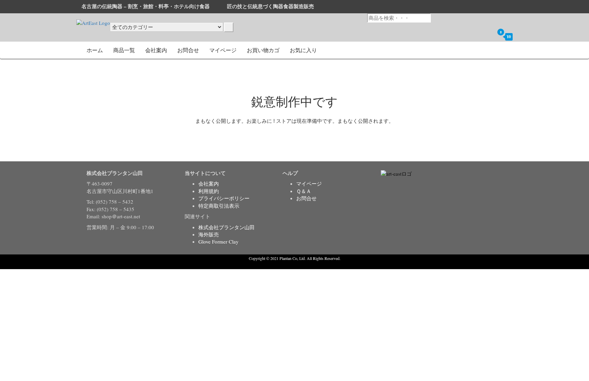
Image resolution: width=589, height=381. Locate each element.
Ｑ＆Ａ (303, 191)
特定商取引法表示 (218, 205)
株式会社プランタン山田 (226, 227)
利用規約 (208, 191)
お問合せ (188, 50)
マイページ (223, 50)
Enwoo (289, 265)
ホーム (95, 50)
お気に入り (303, 50)
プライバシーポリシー (224, 198)
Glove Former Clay (218, 241)
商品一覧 (124, 50)
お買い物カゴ (263, 50)
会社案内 (156, 50)
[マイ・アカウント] (487, 36)
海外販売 (208, 234)
